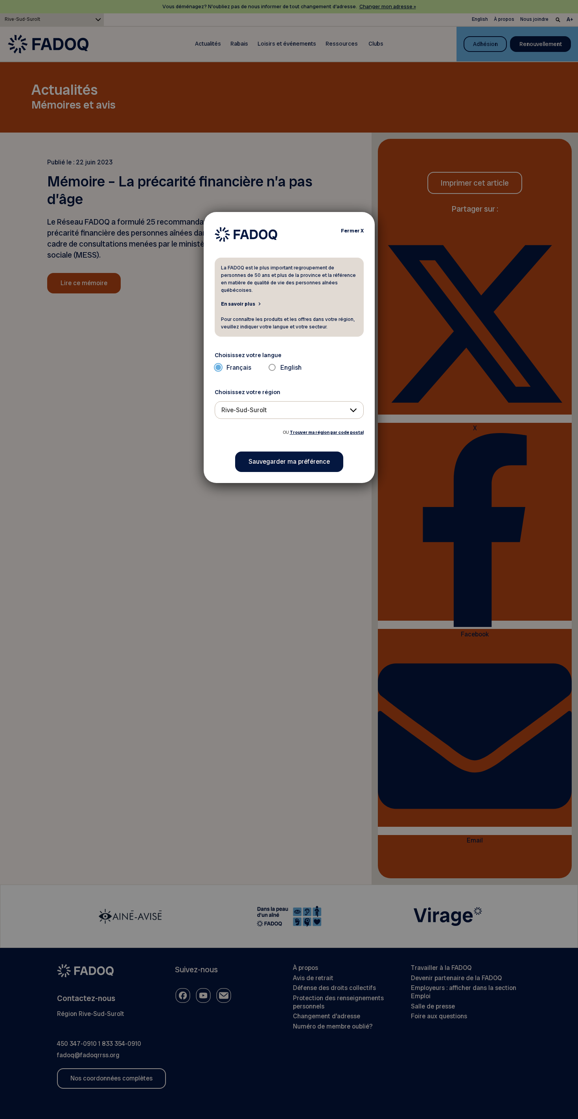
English (291, 367)
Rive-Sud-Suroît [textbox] (244, 410)
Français (238, 367)
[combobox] (289, 410)
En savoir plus (238, 303)
